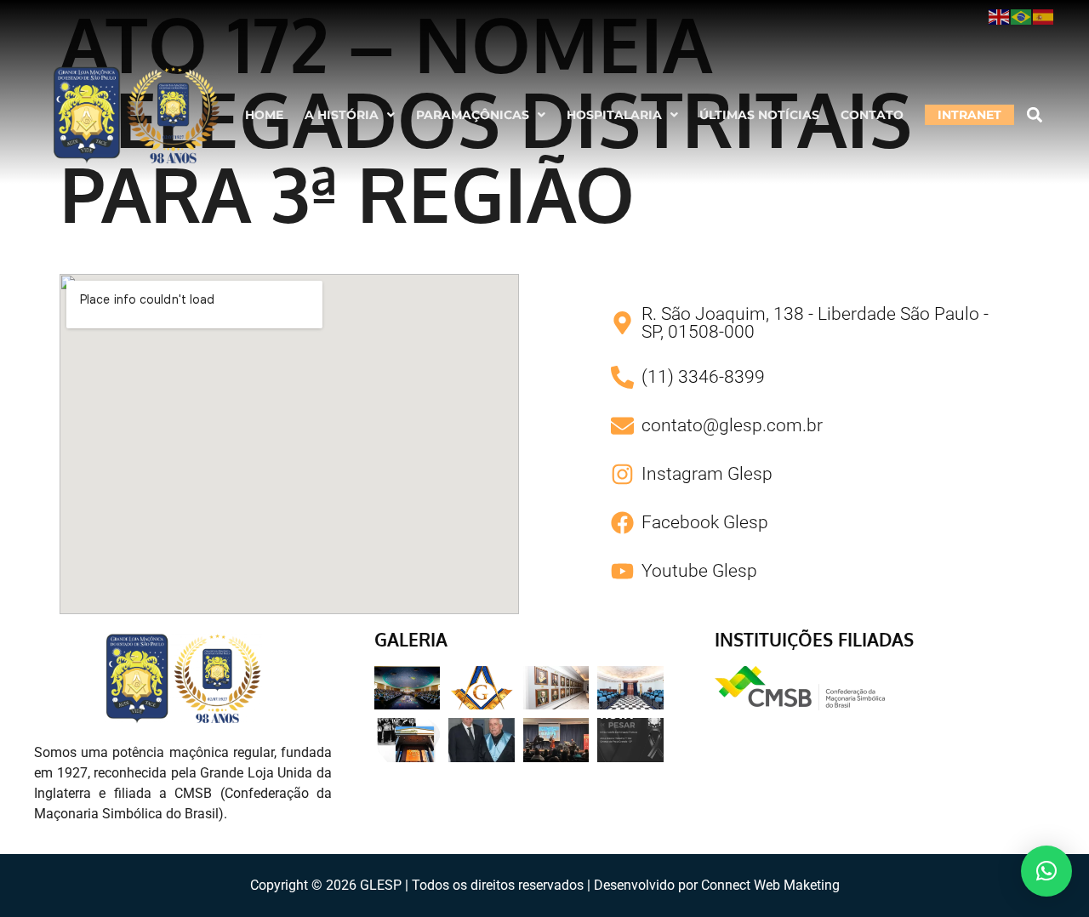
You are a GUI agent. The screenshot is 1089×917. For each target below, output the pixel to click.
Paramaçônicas (472, 114)
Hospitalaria (614, 114)
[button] (350, 115)
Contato (872, 114)
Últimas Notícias (759, 114)
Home (264, 114)
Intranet (969, 114)
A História (342, 114)
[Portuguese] (1022, 16)
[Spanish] (1044, 16)
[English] (1000, 16)
